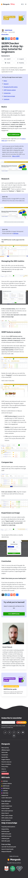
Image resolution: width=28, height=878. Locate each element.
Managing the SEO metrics (11, 87)
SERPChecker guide (6, 833)
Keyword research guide (7, 849)
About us (3, 769)
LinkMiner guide (5, 838)
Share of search (5, 813)
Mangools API (4, 795)
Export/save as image (9, 96)
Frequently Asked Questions (8, 826)
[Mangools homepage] (5, 4)
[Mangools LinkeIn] (18, 732)
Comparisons (4, 754)
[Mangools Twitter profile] (9, 732)
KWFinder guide (5, 831)
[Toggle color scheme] (22, 4)
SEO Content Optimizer (7, 810)
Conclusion (6, 99)
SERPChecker (6, 786)
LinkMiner (5, 790)
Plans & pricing (5, 747)
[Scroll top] (24, 870)
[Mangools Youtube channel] (23, 732)
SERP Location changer (7, 815)
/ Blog (12, 4)
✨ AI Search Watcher (6, 783)
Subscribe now (21, 722)
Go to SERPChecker (14, 613)
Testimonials (4, 752)
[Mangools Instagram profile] (14, 736)
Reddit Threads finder (6, 806)
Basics (5, 81)
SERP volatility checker (7, 818)
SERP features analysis (10, 90)
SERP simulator (5, 803)
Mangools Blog (5, 829)
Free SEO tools (6, 801)
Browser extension (6, 820)
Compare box (7, 93)
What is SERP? (16, 156)
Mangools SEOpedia (6, 851)
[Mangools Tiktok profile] (5, 732)
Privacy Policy (4, 766)
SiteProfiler (5, 793)
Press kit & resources (6, 762)
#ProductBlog (4, 34)
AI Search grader (5, 808)
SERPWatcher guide (6, 836)
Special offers (4, 757)
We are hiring (5, 773)
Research (6, 84)
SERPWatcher (6, 788)
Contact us (4, 771)
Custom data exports (6, 797)
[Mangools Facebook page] (14, 732)
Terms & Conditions (6, 764)
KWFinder (5, 781)
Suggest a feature (5, 759)
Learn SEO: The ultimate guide (8, 846)
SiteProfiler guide (5, 841)
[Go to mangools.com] (14, 859)
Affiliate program (5, 750)
